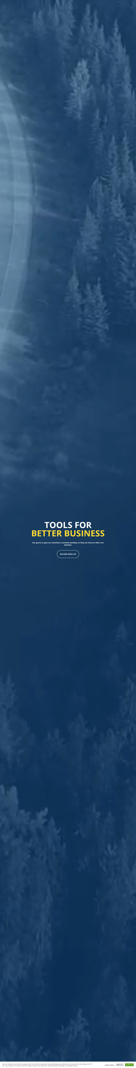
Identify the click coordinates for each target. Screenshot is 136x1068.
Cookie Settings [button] (109, 1065)
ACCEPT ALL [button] (129, 1065)
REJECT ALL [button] (120, 1065)
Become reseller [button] (68, 554)
